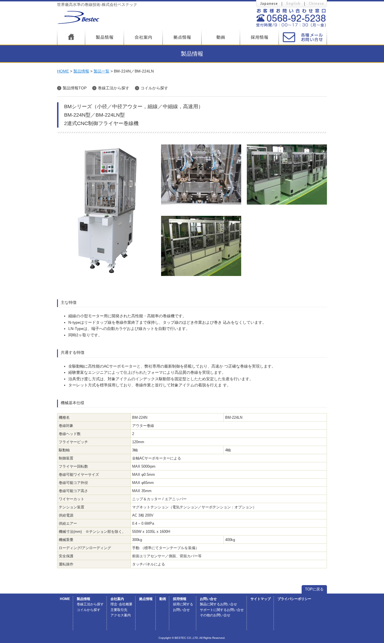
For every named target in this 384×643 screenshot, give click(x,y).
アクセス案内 (120, 615)
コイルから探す (154, 88)
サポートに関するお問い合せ (222, 610)
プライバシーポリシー (294, 599)
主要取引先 (118, 610)
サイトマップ (260, 599)
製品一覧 (101, 71)
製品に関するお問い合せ (218, 604)
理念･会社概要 (121, 604)
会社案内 (117, 599)
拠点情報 (146, 599)
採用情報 (179, 599)
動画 (162, 599)
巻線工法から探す (113, 88)
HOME (63, 71)
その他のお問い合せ (215, 615)
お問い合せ (208, 599)
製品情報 (81, 71)
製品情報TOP (75, 88)
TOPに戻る (314, 589)
